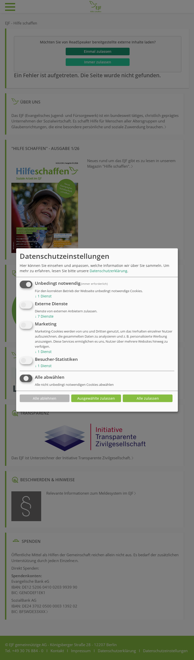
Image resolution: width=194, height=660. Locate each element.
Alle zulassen (148, 398)
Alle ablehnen (44, 398)
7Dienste (44, 316)
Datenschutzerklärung (108, 270)
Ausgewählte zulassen (96, 398)
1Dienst (43, 296)
